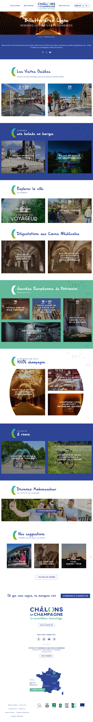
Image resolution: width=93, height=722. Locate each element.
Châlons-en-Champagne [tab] (33, 684)
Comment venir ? (37, 690)
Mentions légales (13, 705)
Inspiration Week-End (17, 716)
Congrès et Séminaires (22, 712)
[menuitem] (15, 6)
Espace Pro (22, 708)
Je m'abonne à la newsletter (75, 596)
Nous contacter (46, 625)
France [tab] (32, 679)
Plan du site (22, 705)
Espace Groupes (10, 712)
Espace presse (13, 708)
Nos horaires (46, 656)
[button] (77, 5)
